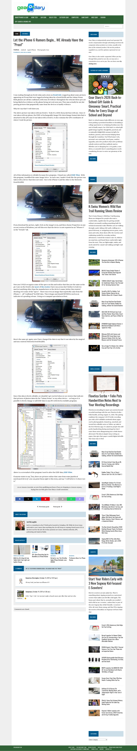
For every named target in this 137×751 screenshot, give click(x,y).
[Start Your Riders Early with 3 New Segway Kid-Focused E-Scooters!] (106, 575)
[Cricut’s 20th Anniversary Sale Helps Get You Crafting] (94, 499)
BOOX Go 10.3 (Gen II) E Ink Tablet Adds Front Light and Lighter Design (21, 560)
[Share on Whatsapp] (71, 499)
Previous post (44, 507)
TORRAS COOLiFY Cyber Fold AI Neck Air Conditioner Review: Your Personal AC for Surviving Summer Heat (112, 283)
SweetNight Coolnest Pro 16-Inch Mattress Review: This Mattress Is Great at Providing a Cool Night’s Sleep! (112, 486)
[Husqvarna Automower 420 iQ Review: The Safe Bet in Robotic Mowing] (94, 264)
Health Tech (53, 17)
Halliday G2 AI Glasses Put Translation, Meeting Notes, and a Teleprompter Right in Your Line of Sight (112, 691)
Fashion (103, 17)
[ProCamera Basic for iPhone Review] (77, 553)
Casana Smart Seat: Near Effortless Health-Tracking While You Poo (112, 679)
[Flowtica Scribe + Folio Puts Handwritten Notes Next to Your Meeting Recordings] (106, 392)
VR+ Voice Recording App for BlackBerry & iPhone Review (40, 555)
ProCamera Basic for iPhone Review (77, 559)
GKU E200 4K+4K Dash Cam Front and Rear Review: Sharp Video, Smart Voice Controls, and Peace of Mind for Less (112, 315)
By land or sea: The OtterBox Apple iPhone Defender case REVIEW (59, 560)
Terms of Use (94, 749)
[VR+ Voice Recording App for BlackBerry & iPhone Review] (40, 550)
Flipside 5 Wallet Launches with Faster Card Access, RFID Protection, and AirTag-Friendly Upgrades (112, 713)
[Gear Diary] (31, 7)
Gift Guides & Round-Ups (23, 22)
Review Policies (92, 747)
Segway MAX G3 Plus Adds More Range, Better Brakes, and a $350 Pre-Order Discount (111, 541)
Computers (75, 17)
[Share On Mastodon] (79, 499)
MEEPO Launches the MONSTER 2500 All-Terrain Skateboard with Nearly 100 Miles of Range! (112, 670)
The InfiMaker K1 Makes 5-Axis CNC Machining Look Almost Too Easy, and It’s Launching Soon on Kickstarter (112, 507)
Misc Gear (94, 17)
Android (23, 50)
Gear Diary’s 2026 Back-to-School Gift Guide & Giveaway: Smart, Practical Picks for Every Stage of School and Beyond (105, 106)
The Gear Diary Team (81, 747)
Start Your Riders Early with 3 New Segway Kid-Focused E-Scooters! (105, 583)
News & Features (19, 555)
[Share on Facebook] (19, 499)
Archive (102, 749)
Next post (56, 507)
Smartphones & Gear (21, 17)
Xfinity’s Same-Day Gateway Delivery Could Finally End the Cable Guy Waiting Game (112, 702)
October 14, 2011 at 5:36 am (41, 592)
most (37, 287)
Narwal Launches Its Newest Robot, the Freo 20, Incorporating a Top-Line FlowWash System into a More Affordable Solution (112, 638)
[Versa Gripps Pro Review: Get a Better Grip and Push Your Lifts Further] (94, 350)
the (42, 287)
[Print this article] (62, 499)
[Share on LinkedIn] (37, 499)
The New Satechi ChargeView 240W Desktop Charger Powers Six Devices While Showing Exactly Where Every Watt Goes (112, 530)
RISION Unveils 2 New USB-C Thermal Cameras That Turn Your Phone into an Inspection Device (112, 649)
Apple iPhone (31, 50)
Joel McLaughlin (26, 52)
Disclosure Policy (102, 747)
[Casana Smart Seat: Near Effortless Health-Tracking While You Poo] (94, 682)
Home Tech (34, 17)
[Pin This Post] (45, 499)
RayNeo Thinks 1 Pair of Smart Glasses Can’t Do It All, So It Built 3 (112, 473)
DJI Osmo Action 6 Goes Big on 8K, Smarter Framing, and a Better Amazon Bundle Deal (111, 464)
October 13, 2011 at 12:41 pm (48, 578)
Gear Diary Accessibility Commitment (79, 749)
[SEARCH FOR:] (113, 26)
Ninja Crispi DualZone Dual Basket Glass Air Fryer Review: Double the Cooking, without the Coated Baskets (112, 303)
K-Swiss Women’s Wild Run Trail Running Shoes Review (105, 208)
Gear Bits (93, 552)
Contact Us (108, 749)
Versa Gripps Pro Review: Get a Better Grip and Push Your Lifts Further (112, 347)
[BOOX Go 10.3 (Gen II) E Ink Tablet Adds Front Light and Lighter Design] (22, 553)
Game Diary (85, 17)
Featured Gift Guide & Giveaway (99, 70)
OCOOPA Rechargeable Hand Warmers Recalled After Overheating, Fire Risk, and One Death (112, 659)
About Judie (71, 747)
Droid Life (57, 95)
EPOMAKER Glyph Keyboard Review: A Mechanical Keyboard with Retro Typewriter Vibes (112, 326)
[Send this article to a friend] (54, 499)
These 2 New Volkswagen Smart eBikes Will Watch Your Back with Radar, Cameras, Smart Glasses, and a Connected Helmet (112, 518)
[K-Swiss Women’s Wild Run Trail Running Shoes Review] (106, 202)
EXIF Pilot (75, 175)
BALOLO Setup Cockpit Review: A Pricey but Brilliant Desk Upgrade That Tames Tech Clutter (111, 272)
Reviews (34, 552)
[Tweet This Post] (28, 499)
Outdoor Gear (64, 17)
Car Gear (43, 17)
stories (47, 287)
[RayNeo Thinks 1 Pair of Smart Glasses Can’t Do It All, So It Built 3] (94, 476)
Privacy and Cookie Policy (115, 747)
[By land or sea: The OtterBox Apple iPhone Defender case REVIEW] (57, 553)
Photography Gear (43, 50)
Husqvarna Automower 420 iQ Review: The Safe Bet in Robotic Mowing (112, 261)
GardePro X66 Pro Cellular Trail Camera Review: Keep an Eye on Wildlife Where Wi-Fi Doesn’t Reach (112, 293)
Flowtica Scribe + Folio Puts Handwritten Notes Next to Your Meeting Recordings (105, 400)
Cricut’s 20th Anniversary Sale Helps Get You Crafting (112, 495)
